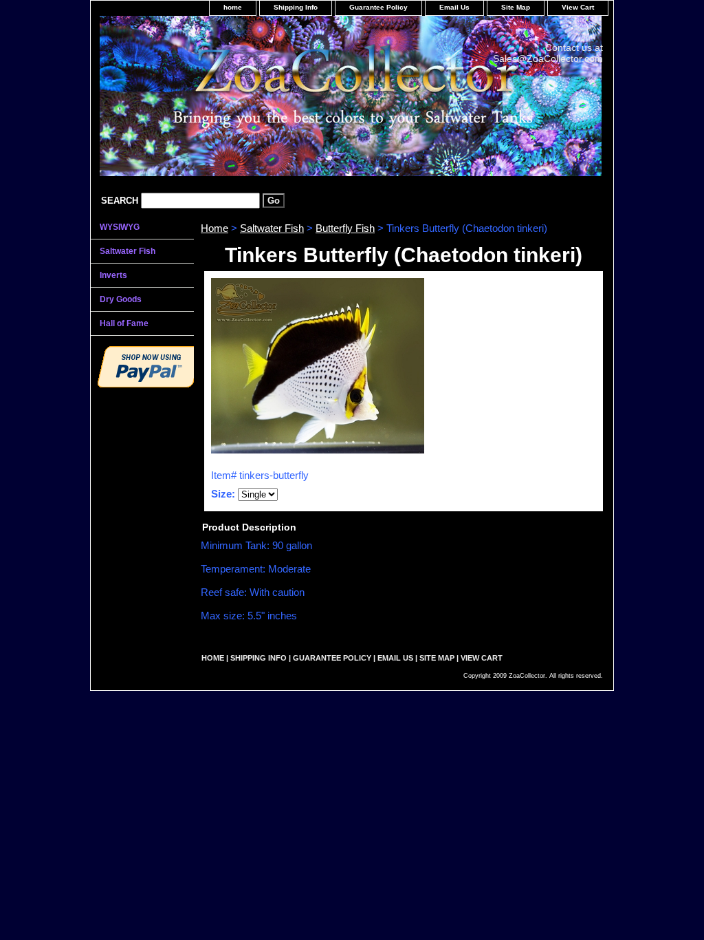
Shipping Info (296, 7)
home (232, 7)
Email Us (454, 7)
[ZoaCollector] (262, 101)
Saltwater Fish (272, 228)
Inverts (113, 275)
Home (214, 228)
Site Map (515, 7)
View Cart (578, 7)
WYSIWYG (120, 227)
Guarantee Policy (378, 7)
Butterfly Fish (345, 228)
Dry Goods (121, 299)
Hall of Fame (124, 323)
